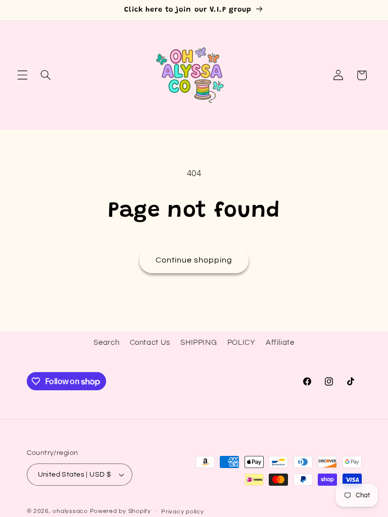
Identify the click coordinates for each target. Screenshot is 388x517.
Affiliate (280, 342)
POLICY (241, 342)
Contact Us (150, 342)
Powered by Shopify (120, 511)
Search (106, 342)
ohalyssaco (70, 511)
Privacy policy (182, 511)
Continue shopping (194, 260)
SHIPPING (198, 342)
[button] (22, 75)
